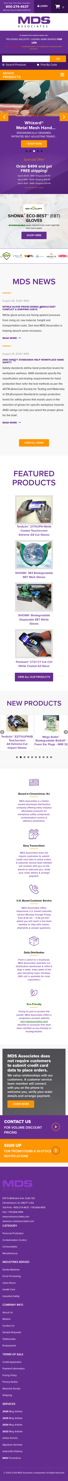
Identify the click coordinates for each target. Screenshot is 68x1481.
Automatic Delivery (12, 1451)
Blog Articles (12, 1411)
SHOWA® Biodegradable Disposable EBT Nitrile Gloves (34, 619)
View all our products (34, 677)
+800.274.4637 (20, 1207)
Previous (4, 117)
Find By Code (49, 65)
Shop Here (34, 235)
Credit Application (12, 1362)
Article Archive (10, 1438)
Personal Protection (12, 1233)
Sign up (12, 1145)
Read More (9, 338)
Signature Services (12, 1445)
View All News (34, 443)
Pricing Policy (9, 1375)
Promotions (11, 1458)
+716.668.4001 (37, 1207)
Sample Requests (11, 1332)
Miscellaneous (9, 1253)
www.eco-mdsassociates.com (18, 1221)
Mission (6, 1319)
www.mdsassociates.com (15, 1216)
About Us (7, 1312)
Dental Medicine (11, 1269)
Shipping (7, 1395)
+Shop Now (34, 144)
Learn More (21, 1104)
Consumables (9, 1246)
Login (43, 6)
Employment (9, 1345)
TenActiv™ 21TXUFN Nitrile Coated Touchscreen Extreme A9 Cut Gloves (34, 530)
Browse (12, 75)
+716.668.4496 (15, 1212)
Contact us (17, 1121)
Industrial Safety (10, 1296)
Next (64, 117)
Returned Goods (11, 1388)
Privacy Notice (10, 1382)
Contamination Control (14, 1240)
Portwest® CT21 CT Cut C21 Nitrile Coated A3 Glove (34, 664)
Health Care (8, 1289)
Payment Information (13, 1368)
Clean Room (9, 1283)
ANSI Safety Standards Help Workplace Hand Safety (33, 361)
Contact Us (8, 1326)
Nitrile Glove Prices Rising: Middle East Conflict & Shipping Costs (29, 308)
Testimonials (9, 1339)
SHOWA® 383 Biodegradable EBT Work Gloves (34, 575)
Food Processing (11, 1276)
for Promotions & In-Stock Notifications (27, 1154)
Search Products (16, 65)
